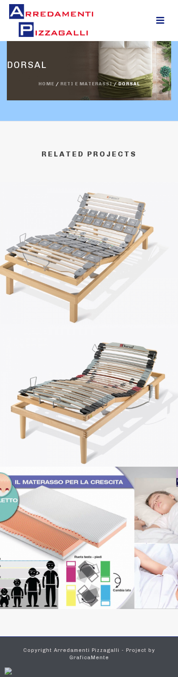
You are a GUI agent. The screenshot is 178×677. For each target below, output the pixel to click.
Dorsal (89, 442)
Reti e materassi (86, 84)
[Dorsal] (89, 366)
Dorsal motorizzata (89, 300)
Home (46, 84)
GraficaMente (89, 658)
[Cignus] (89, 509)
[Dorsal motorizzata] (89, 224)
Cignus (89, 584)
